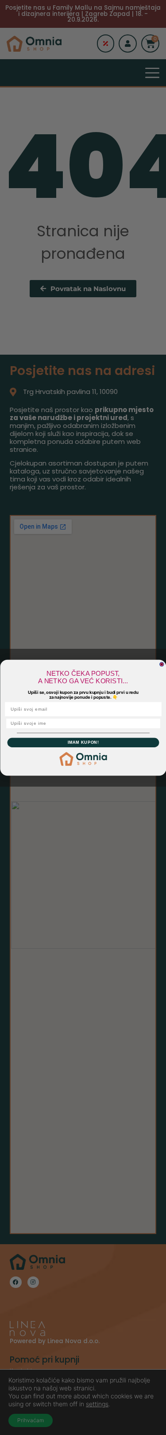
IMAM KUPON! (83, 742)
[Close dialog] (161, 664)
